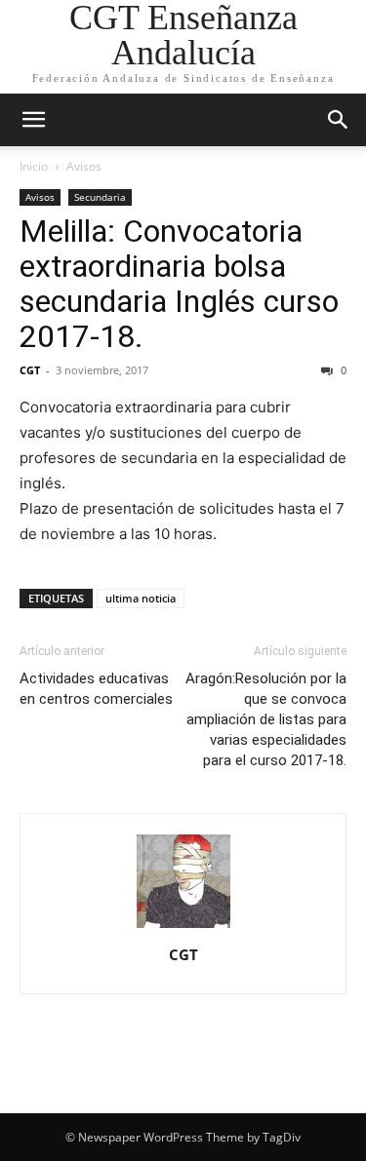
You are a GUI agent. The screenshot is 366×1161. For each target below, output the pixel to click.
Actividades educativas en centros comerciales (96, 689)
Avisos (84, 166)
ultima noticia (140, 598)
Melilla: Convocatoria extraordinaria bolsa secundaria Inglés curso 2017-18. (179, 284)
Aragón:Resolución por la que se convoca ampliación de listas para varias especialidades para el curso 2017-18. (265, 719)
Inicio (34, 166)
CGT (30, 370)
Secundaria (100, 197)
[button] (33, 120)
